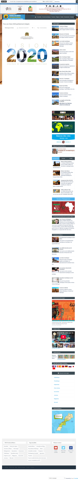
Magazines (56, 398)
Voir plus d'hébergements (63, 199)
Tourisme (53, 17)
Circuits (63, 158)
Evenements (66, 17)
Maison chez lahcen (65, 171)
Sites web (11, 458)
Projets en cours (7, 455)
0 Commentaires (43, 27)
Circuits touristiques (46, 17)
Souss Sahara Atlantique (33, 448)
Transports (40, 451)
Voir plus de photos (61, 359)
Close (32, 16)
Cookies (28, 467)
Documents (56, 391)
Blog (16, 467)
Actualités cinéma (14, 453)
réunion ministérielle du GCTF (34, 460)
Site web (56, 402)
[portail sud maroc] (13, 16)
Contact (72, 17)
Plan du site (11, 467)
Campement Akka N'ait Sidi (67, 180)
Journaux (56, 395)
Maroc (41, 448)
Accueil (6, 467)
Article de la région (13, 446)
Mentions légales (21, 467)
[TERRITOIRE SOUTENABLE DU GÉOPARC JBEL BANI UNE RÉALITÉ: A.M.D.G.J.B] (63, 115)
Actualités (39, 17)
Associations (14, 451)
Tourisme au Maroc (8, 448)
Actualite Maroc (31, 446)
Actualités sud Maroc (40, 446)
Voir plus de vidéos (56, 348)
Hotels (62, 17)
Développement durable (33, 453)
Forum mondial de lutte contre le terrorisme (37, 458)
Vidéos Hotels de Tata (65, 189)
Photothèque (56, 381)
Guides (71, 158)
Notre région (16, 448)
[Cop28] (63, 127)
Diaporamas (56, 384)
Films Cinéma (57, 388)
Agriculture (42, 453)
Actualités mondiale (32, 451)
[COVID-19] (63, 139)
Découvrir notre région (64, 373)
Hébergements (56, 158)
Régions (58, 17)
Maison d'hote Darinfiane (66, 161)
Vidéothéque (56, 377)
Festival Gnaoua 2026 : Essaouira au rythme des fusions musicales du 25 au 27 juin (62, 323)
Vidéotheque (6, 453)
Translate (76, 478)
